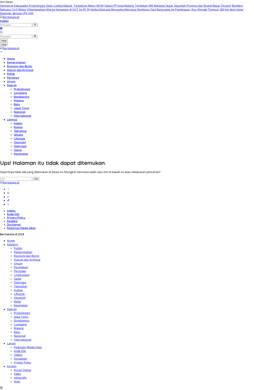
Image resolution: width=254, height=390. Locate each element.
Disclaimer (14, 224)
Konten (11, 366)
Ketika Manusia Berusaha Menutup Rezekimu (120, 9)
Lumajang (20, 93)
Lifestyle (19, 138)
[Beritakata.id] (9, 17)
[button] (35, 25)
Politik (11, 74)
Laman (11, 343)
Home (11, 58)
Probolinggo (22, 89)
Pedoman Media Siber (21, 228)
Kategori (12, 244)
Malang (19, 100)
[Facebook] (8, 189)
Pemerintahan (16, 62)
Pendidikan (21, 267)
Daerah (12, 85)
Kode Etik (13, 214)
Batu (17, 104)
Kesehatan (21, 154)
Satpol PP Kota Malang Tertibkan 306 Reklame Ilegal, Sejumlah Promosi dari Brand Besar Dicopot (167, 6)
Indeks (4, 21)
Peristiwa (13, 77)
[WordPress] (8, 193)
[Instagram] (8, 197)
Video (17, 374)
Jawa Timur (21, 108)
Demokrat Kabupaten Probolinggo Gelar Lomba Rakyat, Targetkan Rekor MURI (52, 6)
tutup (3, 40)
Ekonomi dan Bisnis (19, 66)
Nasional (19, 112)
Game (18, 150)
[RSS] (8, 204)
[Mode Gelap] (1, 29)
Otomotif (20, 142)
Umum (11, 81)
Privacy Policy (16, 217)
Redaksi (12, 221)
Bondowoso (21, 96)
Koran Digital (22, 370)
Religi (17, 301)
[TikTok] (8, 200)
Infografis (20, 378)
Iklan (17, 381)
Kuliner (18, 127)
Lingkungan (22, 275)
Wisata (18, 135)
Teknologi (20, 131)
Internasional (22, 115)
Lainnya (12, 119)
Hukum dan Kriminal (20, 70)
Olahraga (20, 146)
